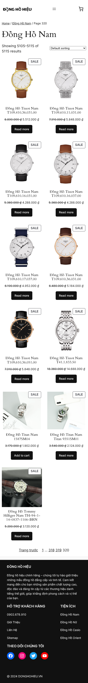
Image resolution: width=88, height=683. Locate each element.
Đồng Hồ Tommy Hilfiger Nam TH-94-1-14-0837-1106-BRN (21, 516)
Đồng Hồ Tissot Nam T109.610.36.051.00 (22, 360)
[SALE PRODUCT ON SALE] (22, 81)
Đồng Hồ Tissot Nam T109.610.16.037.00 (66, 194)
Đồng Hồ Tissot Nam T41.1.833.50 (66, 360)
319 (58, 550)
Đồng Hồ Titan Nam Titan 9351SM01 (66, 437)
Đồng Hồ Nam (21, 23)
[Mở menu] (54, 9)
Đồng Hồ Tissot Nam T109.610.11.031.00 (66, 110)
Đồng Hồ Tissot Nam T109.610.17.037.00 (22, 277)
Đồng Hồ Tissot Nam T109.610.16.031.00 (22, 194)
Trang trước (28, 550)
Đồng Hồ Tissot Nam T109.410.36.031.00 (22, 110)
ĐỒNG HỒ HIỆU (19, 567)
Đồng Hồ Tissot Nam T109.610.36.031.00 (66, 277)
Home (6, 23)
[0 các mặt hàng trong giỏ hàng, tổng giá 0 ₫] (81, 9)
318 (51, 550)
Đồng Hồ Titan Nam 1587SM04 (22, 437)
